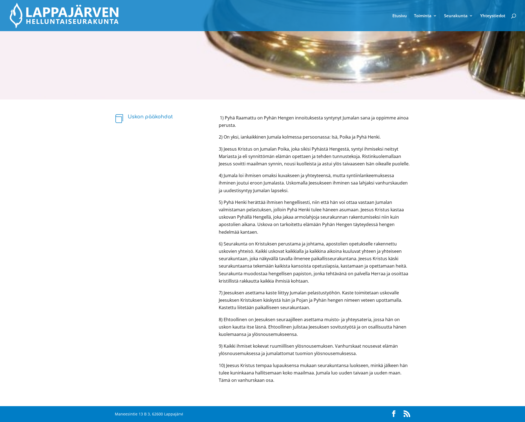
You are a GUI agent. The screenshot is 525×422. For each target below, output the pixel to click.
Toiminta (422, 16)
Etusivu (399, 16)
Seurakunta (456, 16)
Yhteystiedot (492, 16)
